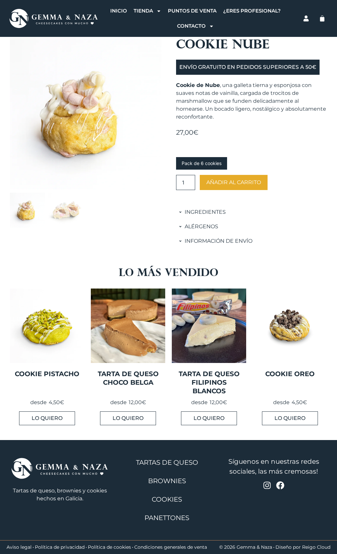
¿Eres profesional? (252, 11)
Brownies (167, 481)
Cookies (167, 499)
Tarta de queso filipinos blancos (209, 382)
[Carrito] (322, 18)
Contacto (191, 26)
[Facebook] (280, 485)
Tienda (143, 11)
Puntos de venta (192, 11)
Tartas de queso (167, 462)
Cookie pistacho (47, 374)
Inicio (118, 11)
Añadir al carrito (233, 182)
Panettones (166, 518)
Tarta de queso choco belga (128, 378)
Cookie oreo (290, 374)
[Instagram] (267, 485)
